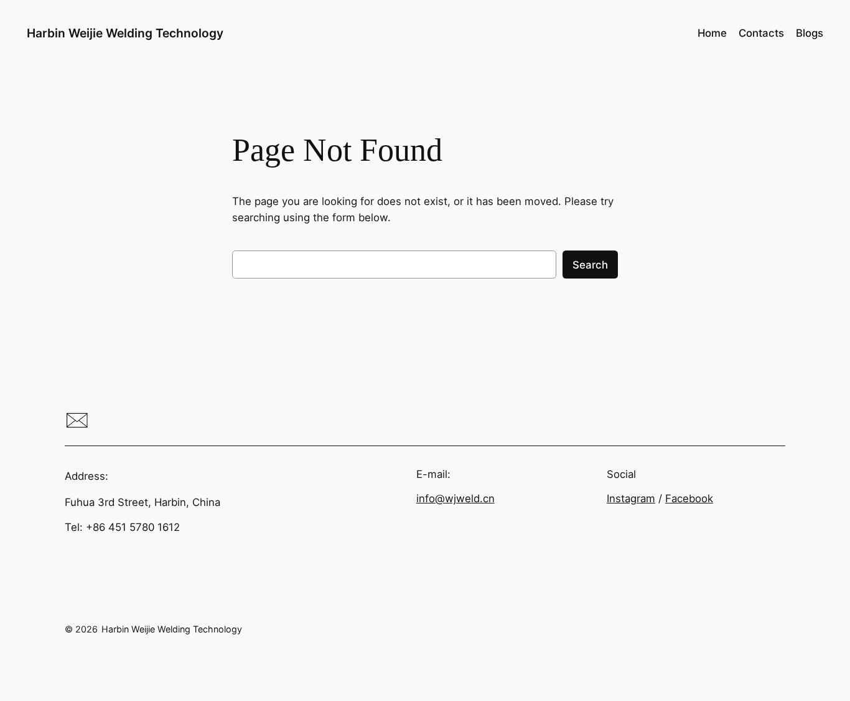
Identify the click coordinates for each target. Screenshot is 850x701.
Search (590, 265)
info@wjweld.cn (455, 498)
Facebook (689, 498)
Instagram (631, 498)
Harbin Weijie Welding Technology (125, 33)
